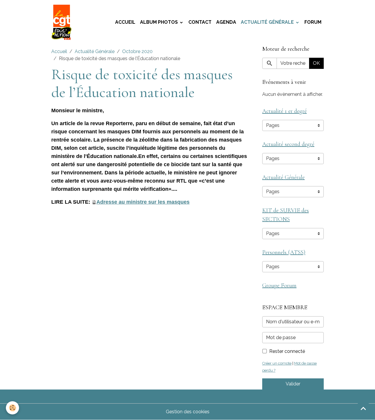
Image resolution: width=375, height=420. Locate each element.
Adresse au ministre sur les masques (143, 202)
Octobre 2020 (137, 51)
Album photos (159, 22)
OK (316, 63)
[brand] (62, 22)
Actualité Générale (268, 22)
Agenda (226, 22)
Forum (312, 22)
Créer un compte (277, 363)
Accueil (125, 22)
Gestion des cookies (187, 411)
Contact (200, 22)
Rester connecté (287, 351)
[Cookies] (12, 407)
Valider (293, 384)
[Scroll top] (363, 408)
